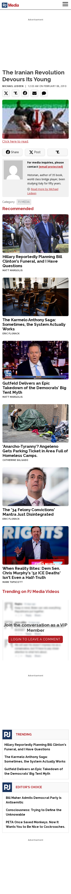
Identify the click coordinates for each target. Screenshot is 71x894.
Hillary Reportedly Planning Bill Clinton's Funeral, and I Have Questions (32, 261)
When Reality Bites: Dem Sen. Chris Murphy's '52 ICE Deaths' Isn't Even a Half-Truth (31, 573)
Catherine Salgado (15, 460)
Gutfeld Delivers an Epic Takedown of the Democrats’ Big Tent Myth (34, 388)
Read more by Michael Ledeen (42, 191)
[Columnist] (15, 169)
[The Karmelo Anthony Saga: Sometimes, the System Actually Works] (35, 296)
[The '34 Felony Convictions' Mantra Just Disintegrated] (35, 486)
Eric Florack (11, 333)
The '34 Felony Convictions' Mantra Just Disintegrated (28, 512)
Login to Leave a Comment (35, 639)
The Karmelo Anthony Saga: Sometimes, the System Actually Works (33, 324)
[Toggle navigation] (65, 4)
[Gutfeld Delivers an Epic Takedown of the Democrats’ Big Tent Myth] (35, 359)
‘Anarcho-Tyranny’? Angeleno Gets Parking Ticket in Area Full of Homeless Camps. (35, 451)
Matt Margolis (12, 270)
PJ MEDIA (24, 201)
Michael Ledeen (12, 86)
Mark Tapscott (12, 582)
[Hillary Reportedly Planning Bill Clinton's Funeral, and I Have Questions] (35, 233)
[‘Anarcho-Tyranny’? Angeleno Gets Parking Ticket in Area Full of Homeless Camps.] (35, 423)
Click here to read (15, 141)
